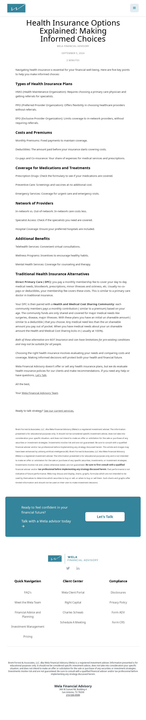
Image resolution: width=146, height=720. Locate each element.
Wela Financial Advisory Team (40, 393)
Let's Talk (40, 375)
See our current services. (59, 410)
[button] (134, 8)
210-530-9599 (73, 695)
